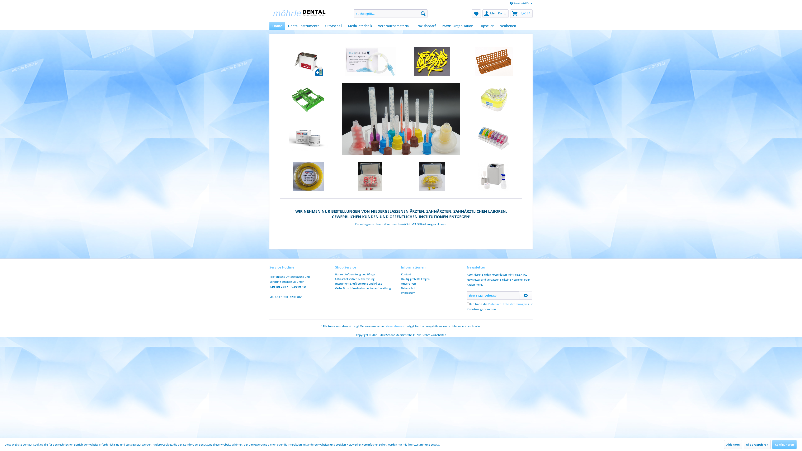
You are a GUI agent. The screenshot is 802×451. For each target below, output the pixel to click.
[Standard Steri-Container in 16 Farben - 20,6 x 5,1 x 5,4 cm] (493, 61)
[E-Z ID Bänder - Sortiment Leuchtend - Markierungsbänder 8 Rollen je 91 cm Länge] (493, 138)
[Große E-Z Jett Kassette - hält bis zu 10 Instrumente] (308, 99)
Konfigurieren (784, 444)
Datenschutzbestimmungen (507, 304)
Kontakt (406, 274)
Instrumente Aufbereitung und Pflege (358, 283)
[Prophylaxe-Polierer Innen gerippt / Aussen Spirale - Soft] (432, 176)
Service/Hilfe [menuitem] (521, 3)
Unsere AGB (408, 283)
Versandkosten (395, 326)
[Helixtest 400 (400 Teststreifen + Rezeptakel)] (370, 61)
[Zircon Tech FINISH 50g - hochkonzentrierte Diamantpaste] (308, 138)
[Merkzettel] (476, 13)
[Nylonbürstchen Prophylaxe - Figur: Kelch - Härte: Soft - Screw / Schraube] (370, 176)
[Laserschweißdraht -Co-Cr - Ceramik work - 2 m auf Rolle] (308, 176)
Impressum (408, 293)
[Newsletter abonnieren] (525, 295)
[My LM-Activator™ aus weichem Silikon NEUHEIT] (493, 99)
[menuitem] (391, 13)
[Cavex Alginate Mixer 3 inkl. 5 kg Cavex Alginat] (493, 176)
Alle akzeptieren (757, 444)
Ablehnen (733, 444)
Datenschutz (409, 288)
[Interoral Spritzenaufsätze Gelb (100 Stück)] (432, 61)
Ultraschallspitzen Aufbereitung (354, 279)
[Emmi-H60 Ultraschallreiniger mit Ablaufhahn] (308, 61)
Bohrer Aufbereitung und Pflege (355, 274)
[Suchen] (423, 13)
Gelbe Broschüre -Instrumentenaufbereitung (363, 288)
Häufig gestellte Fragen (415, 279)
